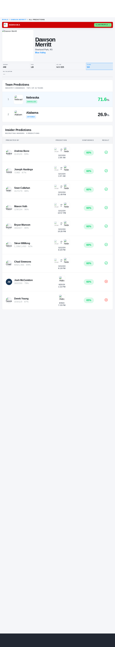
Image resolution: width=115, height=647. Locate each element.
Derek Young (21, 298)
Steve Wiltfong (22, 243)
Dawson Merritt (19, 19)
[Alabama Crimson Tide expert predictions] (56, 150)
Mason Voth (20, 206)
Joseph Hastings (23, 169)
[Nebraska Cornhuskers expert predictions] (66, 150)
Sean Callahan (22, 188)
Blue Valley (40, 52)
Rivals (5, 19)
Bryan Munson (22, 225)
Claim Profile (103, 25)
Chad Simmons (22, 261)
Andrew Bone (21, 151)
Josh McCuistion (23, 280)
